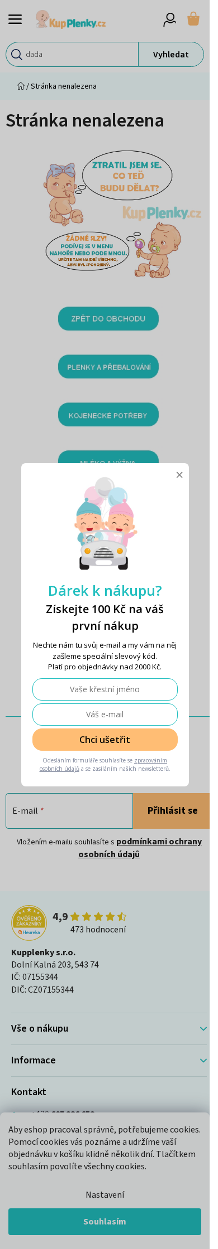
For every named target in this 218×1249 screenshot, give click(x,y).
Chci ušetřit (104, 739)
